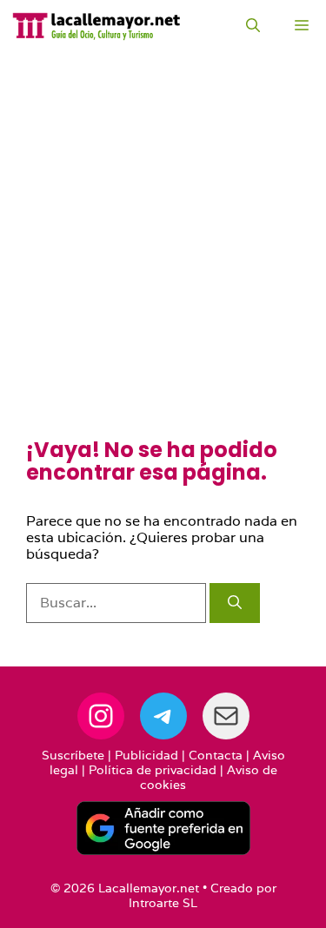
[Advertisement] (163, 267)
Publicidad (146, 755)
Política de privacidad (152, 770)
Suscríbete (73, 755)
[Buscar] (235, 603)
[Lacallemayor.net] (96, 26)
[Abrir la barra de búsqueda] (253, 26)
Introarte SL (163, 903)
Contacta (216, 755)
